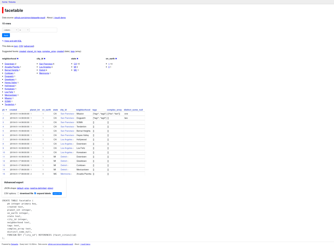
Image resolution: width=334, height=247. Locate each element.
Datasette (14, 244)
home (4, 1)
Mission (8, 98)
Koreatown (10, 88)
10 (4, 152)
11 (4, 156)
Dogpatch (9, 76)
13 (4, 165)
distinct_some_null (133, 109)
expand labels (43, 193)
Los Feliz (9, 91)
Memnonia (44, 73)
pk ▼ (4, 109)
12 (4, 160)
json (16, 46)
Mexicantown (11, 94)
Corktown (9, 73)
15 (4, 173)
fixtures (12, 1)
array (26, 188)
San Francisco (46, 63)
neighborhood (83, 109)
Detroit (42, 69)
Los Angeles (45, 66)
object (50, 188)
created (22, 51)
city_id (63, 109)
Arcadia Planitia (12, 66)
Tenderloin (9, 104)
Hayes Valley (11, 82)
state (55, 109)
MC (75, 69)
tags (39, 51)
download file (26, 193)
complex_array (49, 51)
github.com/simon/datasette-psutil (29, 17)
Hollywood (10, 85)
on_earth (46, 109)
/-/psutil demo (59, 17)
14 (4, 169)
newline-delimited (38, 188)
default (20, 188)
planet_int (31, 51)
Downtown (10, 63)
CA (75, 63)
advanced (29, 46)
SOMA (8, 101)
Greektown (10, 79)
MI (75, 66)
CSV (21, 46)
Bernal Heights (12, 69)
